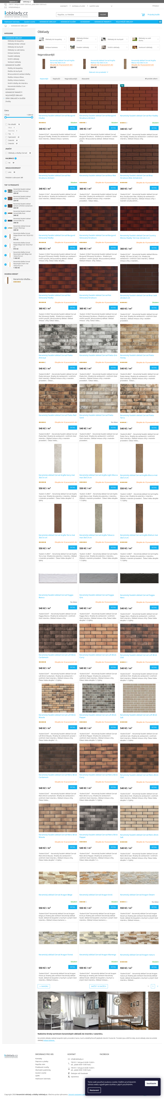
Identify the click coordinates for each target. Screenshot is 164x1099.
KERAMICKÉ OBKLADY (14, 38)
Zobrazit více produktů (97, 72)
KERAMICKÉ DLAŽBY (13, 65)
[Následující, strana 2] (153, 986)
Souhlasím (151, 1083)
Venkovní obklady (14, 62)
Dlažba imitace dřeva (16, 77)
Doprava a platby (78, 6)
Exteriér (13, 140)
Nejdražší (56, 79)
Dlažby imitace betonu (16, 80)
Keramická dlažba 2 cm (16, 86)
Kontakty (64, 6)
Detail (72, 128)
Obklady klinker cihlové (16, 44)
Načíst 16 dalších (98, 986)
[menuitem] (12, 22)
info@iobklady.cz (77, 1059)
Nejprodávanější (71, 79)
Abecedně (85, 79)
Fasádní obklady (14, 56)
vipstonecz (75, 1077)
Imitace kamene (14, 53)
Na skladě (14, 124)
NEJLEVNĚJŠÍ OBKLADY (14, 95)
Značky (8, 101)
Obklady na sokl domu (16, 50)
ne (11, 163)
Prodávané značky (42, 1067)
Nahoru (44, 986)
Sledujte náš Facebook (79, 1073)
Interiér (13, 143)
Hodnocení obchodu (43, 1079)
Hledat (103, 14)
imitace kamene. (49, 1040)
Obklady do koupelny (16, 41)
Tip (10, 134)
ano (11, 172)
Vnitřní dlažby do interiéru (18, 83)
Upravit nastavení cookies (78, 1094)
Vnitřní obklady (13, 59)
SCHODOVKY (10, 89)
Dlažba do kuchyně (15, 71)
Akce (11, 127)
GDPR (37, 1076)
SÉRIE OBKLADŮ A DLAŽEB (15, 98)
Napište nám (94, 6)
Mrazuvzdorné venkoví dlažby (19, 74)
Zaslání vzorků (40, 1073)
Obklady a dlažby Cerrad (19, 153)
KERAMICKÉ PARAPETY (14, 92)
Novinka (12, 131)
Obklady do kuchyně (15, 47)
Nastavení (94, 1090)
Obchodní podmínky (43, 1070)
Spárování (13, 137)
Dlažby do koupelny (15, 68)
